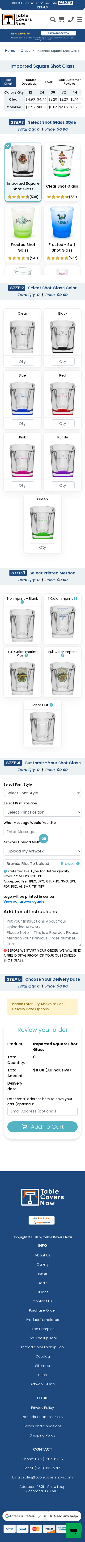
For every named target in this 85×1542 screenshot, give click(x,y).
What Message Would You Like (30, 822)
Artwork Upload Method (24, 842)
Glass (25, 50)
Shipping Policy (42, 1435)
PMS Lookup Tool (43, 1337)
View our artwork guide (24, 901)
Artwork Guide (42, 1383)
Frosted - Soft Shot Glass (62, 247)
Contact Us (42, 1301)
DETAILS (42, 7)
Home (10, 50)
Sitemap (42, 1365)
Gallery (43, 1264)
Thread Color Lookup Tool (42, 1347)
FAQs (42, 1273)
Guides (42, 1291)
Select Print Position (20, 803)
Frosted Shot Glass (23, 247)
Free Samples (43, 1328)
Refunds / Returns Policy (42, 1416)
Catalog (42, 1356)
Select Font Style (18, 784)
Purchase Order (42, 1310)
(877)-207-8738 (49, 1458)
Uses (42, 1374)
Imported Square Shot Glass (23, 186)
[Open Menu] (79, 19)
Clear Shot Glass (62, 186)
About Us (43, 1255)
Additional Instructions (30, 911)
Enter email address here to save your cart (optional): (39, 1101)
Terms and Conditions (42, 1426)
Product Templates (42, 1319)
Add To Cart (46, 1127)
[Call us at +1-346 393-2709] (71, 20)
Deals (42, 1282)
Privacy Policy (42, 1407)
